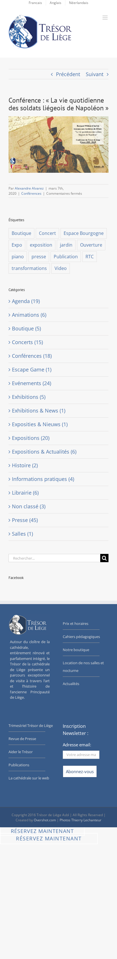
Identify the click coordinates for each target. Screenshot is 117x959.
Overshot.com (45, 820)
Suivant (94, 74)
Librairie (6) (25, 492)
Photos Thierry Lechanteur (80, 820)
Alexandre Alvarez (29, 188)
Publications (19, 764)
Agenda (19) (26, 301)
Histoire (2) (25, 465)
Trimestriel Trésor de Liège (31, 725)
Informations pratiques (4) (43, 479)
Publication (66, 256)
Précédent (68, 74)
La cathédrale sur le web (29, 778)
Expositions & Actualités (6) (44, 451)
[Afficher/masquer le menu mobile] (105, 18)
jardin (66, 245)
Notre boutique (76, 649)
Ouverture (91, 245)
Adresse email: (77, 744)
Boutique (21, 233)
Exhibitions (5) (28, 396)
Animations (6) (29, 314)
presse (39, 256)
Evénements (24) (31, 383)
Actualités (71, 683)
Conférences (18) (32, 355)
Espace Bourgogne (84, 233)
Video (61, 268)
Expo (17, 245)
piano (18, 256)
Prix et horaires (75, 623)
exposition (41, 245)
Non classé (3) (28, 506)
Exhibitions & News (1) (38, 410)
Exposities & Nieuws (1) (40, 424)
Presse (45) (25, 520)
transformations (29, 268)
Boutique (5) (26, 328)
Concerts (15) (27, 342)
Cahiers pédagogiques (81, 636)
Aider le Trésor (21, 751)
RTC (89, 256)
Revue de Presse (22, 738)
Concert (47, 233)
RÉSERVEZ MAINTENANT (42, 831)
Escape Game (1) (31, 369)
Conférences (31, 193)
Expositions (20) (30, 437)
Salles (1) (22, 533)
